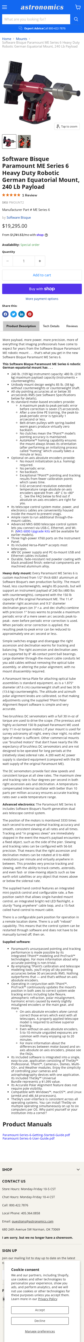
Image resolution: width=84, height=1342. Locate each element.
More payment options (42, 299)
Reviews (72, 326)
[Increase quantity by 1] (40, 261)
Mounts (21, 39)
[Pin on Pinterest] (29, 314)
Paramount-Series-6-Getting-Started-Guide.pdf (36, 1135)
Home (6, 39)
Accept (40, 1310)
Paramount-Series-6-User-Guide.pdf (28, 1138)
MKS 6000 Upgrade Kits (33, 531)
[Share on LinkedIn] (21, 314)
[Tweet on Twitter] (13, 314)
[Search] (76, 19)
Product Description (21, 326)
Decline (39, 1321)
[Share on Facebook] (5, 314)
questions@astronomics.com (32, 1221)
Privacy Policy (47, 1299)
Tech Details (51, 326)
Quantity (8, 251)
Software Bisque (19, 217)
